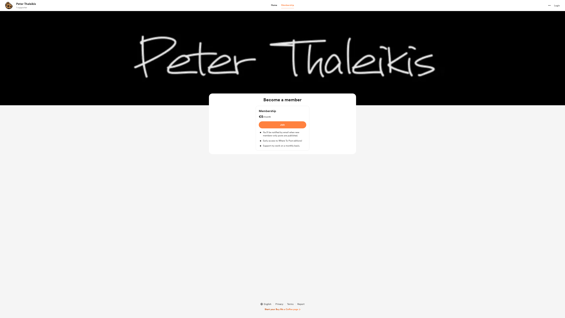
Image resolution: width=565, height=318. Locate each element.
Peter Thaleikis (26, 4)
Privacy (279, 304)
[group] (282, 128)
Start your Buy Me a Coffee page (281, 309)
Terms (290, 304)
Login (557, 5)
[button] (274, 5)
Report (300, 304)
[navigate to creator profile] (9, 5)
